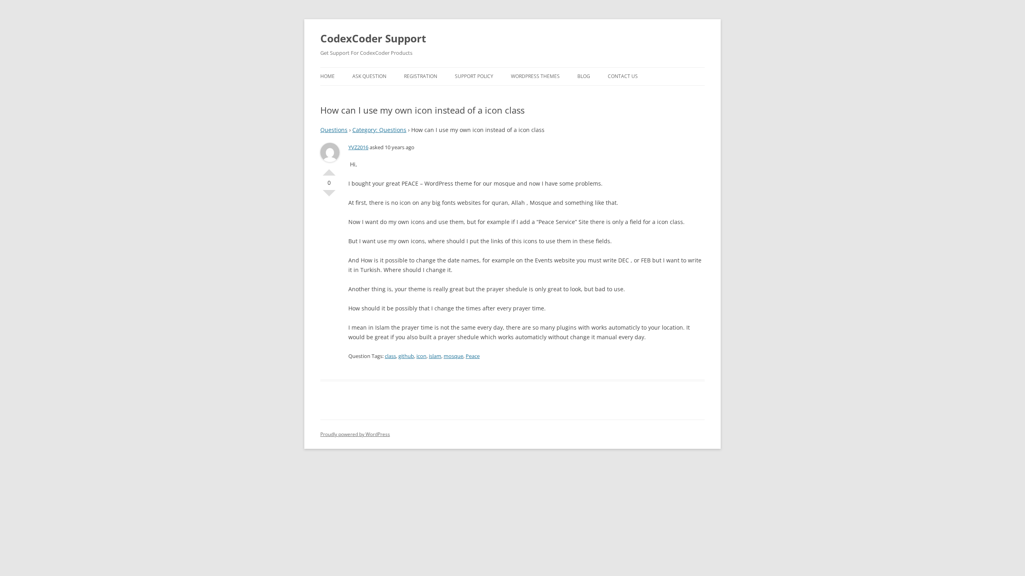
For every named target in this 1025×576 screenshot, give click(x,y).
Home (327, 76)
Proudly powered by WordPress (355, 434)
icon (421, 356)
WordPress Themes (535, 76)
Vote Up (329, 169)
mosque (453, 356)
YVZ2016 (358, 147)
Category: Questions (379, 130)
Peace (473, 356)
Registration (420, 76)
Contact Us (623, 76)
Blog (583, 76)
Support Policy (474, 76)
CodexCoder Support (373, 38)
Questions (334, 130)
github (406, 356)
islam (435, 356)
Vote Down (329, 196)
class (390, 356)
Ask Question (369, 76)
